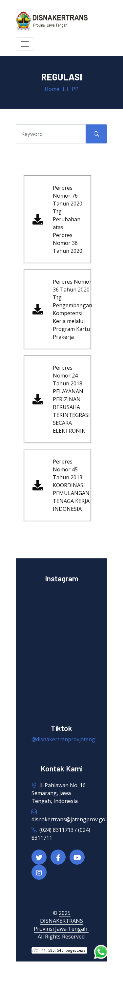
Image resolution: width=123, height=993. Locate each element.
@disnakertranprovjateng (63, 739)
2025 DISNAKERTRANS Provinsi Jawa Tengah (61, 920)
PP (75, 89)
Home (52, 89)
